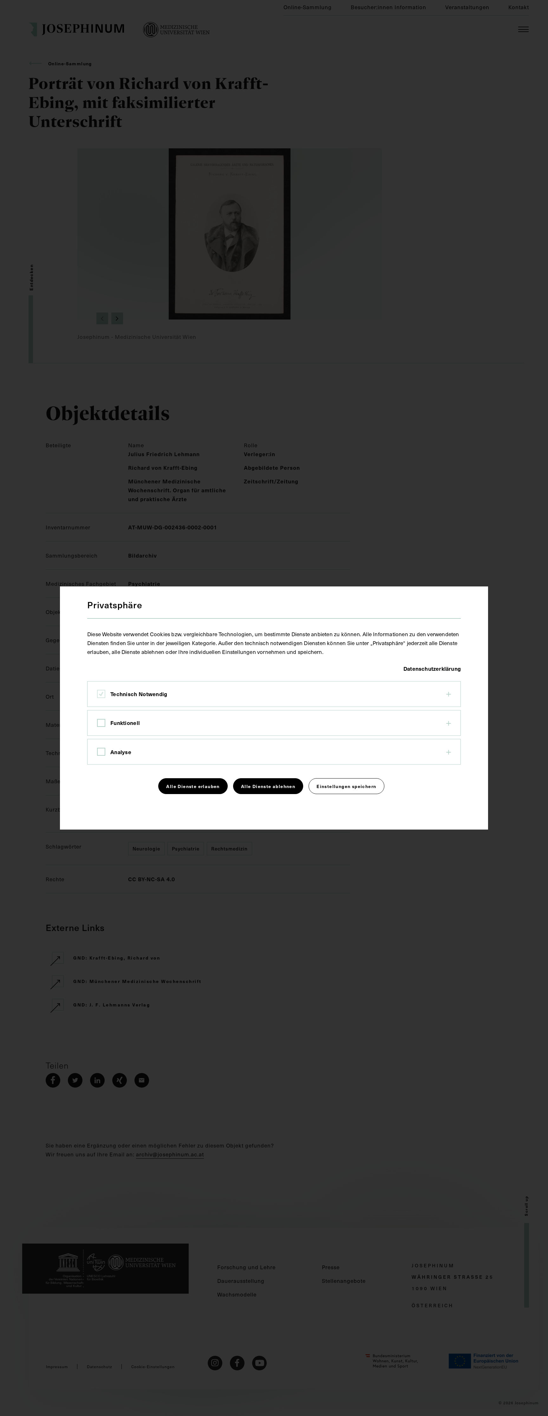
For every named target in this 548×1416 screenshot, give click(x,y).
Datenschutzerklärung (432, 668)
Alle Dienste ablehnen (268, 786)
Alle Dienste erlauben (192, 786)
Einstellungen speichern (346, 786)
